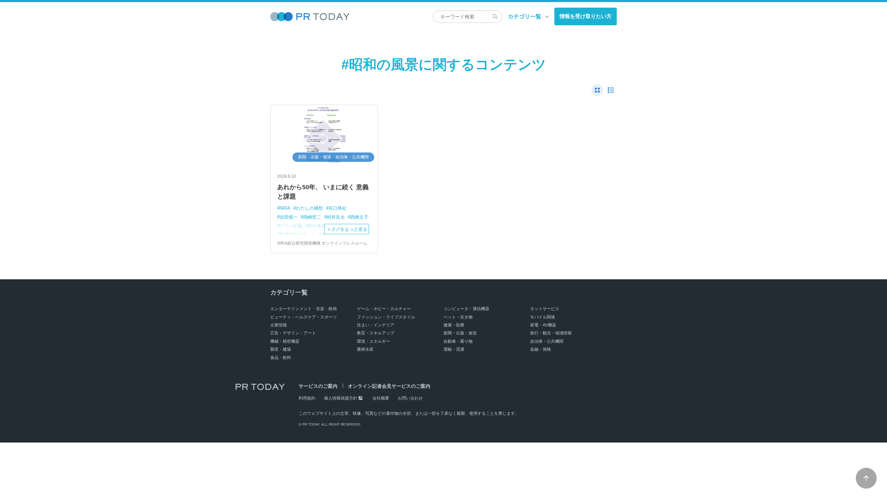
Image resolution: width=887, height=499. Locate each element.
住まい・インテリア (375, 325)
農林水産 (365, 349)
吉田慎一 (289, 217)
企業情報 (278, 325)
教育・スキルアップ (375, 333)
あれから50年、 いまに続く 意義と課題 (323, 192)
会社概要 (380, 398)
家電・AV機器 (543, 325)
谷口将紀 (337, 208)
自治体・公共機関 (546, 341)
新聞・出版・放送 (460, 333)
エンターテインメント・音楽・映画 (303, 308)
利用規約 (307, 398)
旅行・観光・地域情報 (551, 333)
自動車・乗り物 (458, 341)
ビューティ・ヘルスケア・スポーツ (303, 317)
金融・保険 (540, 349)
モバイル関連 (542, 317)
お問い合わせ (410, 398)
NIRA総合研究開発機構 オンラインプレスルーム (322, 243)
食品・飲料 (280, 357)
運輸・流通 (454, 349)
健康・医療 (454, 325)
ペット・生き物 (458, 317)
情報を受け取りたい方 (586, 16)
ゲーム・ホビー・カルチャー (384, 308)
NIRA (285, 208)
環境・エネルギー (373, 341)
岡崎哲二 (312, 217)
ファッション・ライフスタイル (386, 317)
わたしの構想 (309, 208)
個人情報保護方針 (340, 398)
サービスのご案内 (318, 386)
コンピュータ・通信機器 (466, 308)
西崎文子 (359, 217)
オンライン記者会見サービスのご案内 (389, 386)
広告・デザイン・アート (293, 333)
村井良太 (336, 217)
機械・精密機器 (284, 341)
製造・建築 (280, 349)
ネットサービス (544, 308)
